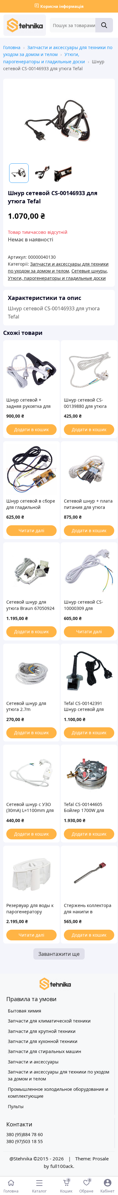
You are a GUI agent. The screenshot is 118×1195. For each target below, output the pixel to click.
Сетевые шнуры (89, 271)
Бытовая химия (24, 1011)
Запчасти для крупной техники (42, 1031)
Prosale (101, 1158)
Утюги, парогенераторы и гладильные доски (57, 278)
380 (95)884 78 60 (24, 1134)
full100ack (61, 1166)
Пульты (16, 1106)
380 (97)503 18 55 (24, 1141)
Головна (11, 47)
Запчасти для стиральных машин (44, 1051)
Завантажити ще (59, 953)
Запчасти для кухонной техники (42, 1041)
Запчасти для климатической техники (49, 1021)
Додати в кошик (31, 429)
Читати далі (31, 530)
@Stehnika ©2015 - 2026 (37, 1158)
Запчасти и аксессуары (33, 1062)
